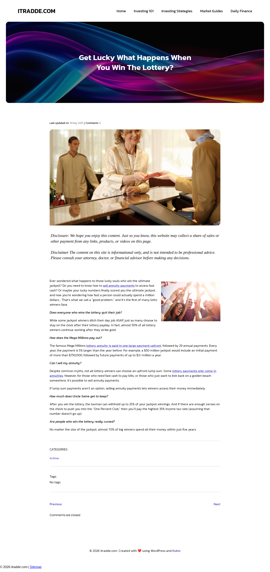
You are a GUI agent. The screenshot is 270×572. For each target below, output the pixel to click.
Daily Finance (241, 11)
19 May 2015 (76, 123)
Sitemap (36, 567)
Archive (54, 458)
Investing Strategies (176, 11)
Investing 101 (144, 11)
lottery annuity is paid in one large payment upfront (123, 345)
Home (121, 11)
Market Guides (211, 11)
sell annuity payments (119, 285)
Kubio (176, 550)
